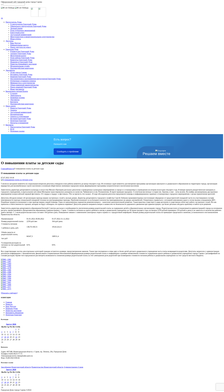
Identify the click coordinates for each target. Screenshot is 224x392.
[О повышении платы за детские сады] (17, 180)
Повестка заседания (13, 311)
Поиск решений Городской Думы (23, 87)
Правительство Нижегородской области (47, 367)
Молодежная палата (18, 56)
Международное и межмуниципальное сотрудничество (32, 37)
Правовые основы (17, 98)
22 (16, 337)
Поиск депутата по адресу (20, 47)
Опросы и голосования (19, 116)
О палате (13, 93)
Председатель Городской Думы (22, 127)
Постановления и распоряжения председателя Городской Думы (35, 79)
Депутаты (9, 41)
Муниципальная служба (20, 66)
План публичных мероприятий (22, 30)
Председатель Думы (14, 22)
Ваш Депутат (15, 43)
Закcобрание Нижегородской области (16, 367)
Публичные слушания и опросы (23, 81)
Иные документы (17, 89)
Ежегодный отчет (17, 33)
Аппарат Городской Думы (20, 54)
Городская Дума (12, 49)
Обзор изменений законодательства (24, 85)
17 (2, 337)
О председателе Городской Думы (23, 24)
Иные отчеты (15, 39)
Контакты (14, 102)
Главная (4, 169)
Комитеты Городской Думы (21, 60)
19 (8, 337)
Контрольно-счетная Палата (17, 91)
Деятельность (15, 95)
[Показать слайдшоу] (9, 293)
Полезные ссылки (17, 131)
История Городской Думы (20, 119)
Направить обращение (14, 313)
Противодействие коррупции (22, 68)
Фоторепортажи (16, 114)
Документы (10, 70)
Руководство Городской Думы (22, 51)
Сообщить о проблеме (68, 151)
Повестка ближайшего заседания (23, 64)
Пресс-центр (11, 106)
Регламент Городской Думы (21, 75)
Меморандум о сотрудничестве (22, 83)
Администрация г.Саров (73, 367)
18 (5, 337)
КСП (12, 129)
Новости (10, 169)
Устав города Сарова (18, 72)
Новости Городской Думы (20, 108)
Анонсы (13, 110)
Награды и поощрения (19, 123)
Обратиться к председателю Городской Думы (28, 26)
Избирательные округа (19, 45)
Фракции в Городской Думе (21, 62)
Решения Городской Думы (20, 77)
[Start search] (2, 4)
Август (11, 324)
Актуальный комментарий (20, 35)
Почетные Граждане (18, 121)
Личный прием (16, 28)
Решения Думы (12, 308)
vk (2, 18)
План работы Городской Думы (22, 58)
